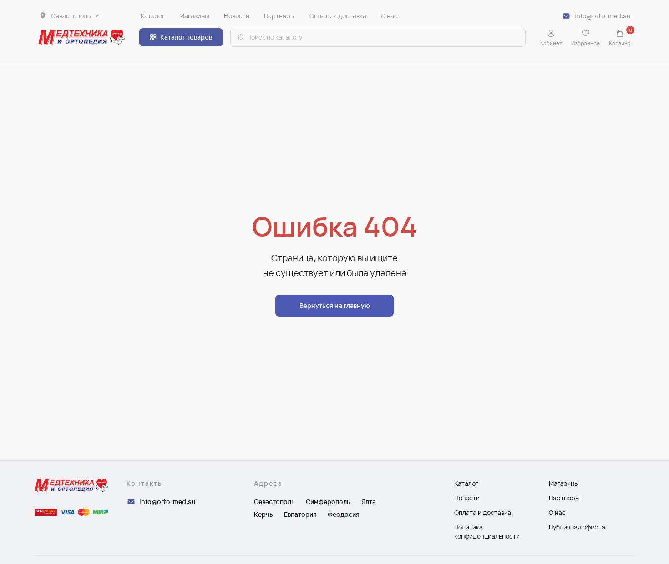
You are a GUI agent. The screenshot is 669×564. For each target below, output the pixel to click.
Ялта (368, 501)
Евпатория (300, 514)
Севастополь (274, 501)
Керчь (263, 514)
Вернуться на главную (334, 305)
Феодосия (344, 514)
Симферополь (328, 501)
